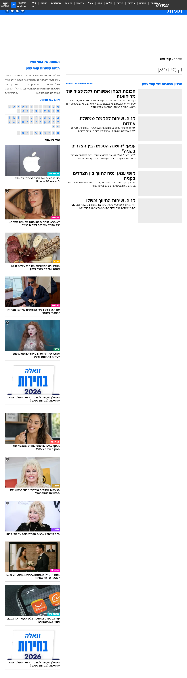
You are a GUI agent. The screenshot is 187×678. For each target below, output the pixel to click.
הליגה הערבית (22, 79)
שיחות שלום (11, 92)
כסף (100, 3)
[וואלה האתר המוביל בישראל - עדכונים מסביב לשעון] (162, 5)
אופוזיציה (17, 75)
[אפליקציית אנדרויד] (22, 11)
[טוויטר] (12, 11)
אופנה (44, 3)
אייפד (8, 75)
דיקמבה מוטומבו (39, 79)
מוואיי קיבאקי (12, 84)
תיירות (68, 3)
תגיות (178, 59)
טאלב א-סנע (53, 84)
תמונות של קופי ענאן (45, 62)
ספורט (142, 3)
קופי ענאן (165, 59)
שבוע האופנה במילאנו (48, 92)
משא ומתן (26, 88)
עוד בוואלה (52, 140)
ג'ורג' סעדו (54, 79)
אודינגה (27, 75)
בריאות (80, 3)
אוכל (90, 3)
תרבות (120, 3)
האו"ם (56, 75)
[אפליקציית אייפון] (17, 11)
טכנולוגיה (56, 3)
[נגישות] (5, 5)
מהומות (42, 75)
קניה (49, 75)
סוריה (35, 75)
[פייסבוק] (7, 11)
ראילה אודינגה (12, 88)
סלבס (109, 3)
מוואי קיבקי (33, 84)
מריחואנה (37, 88)
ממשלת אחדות (51, 88)
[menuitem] (140, 5)
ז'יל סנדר (9, 79)
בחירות (131, 3)
